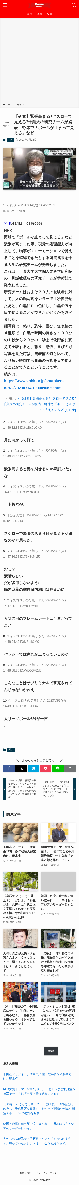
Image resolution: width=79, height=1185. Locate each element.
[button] (9, 768)
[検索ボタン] (74, 5)
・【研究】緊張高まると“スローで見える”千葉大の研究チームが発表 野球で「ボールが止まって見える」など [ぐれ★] (39, 404)
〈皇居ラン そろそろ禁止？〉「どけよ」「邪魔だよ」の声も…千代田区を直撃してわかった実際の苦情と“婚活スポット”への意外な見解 (39, 1109)
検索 (51, 1051)
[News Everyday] (39, 5)
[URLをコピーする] (70, 768)
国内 (10, 139)
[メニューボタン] (5, 5)
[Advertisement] (39, 61)
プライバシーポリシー (47, 1172)
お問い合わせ (27, 1172)
